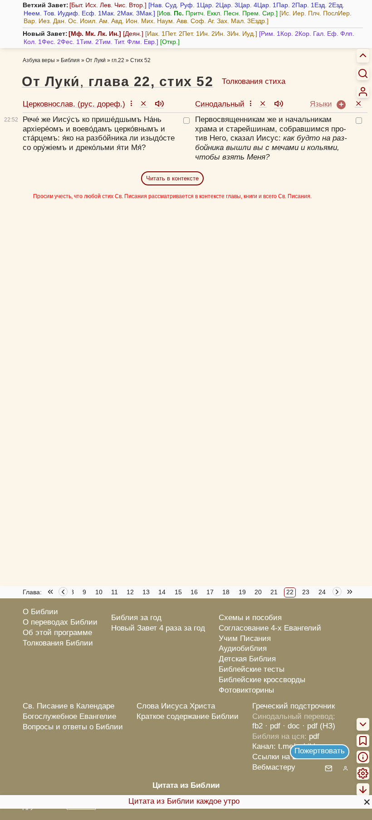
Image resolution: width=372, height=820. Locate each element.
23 (305, 592)
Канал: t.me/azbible (285, 746)
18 (226, 592)
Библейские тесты (251, 669)
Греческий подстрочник (293, 706)
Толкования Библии (58, 643)
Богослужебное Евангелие (69, 716)
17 (210, 592)
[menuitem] (363, 91)
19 (242, 592)
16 (194, 592)
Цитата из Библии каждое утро (184, 801)
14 (162, 592)
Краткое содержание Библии (188, 716)
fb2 (257, 726)
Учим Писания (245, 638)
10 (99, 592)
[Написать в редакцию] (329, 769)
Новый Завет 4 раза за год (158, 628)
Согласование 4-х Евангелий (270, 628)
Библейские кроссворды (262, 679)
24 (322, 592)
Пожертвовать (319, 751)
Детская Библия (247, 659)
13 (146, 592)
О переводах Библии (60, 622)
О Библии (40, 611)
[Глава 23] (338, 593)
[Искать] (363, 73)
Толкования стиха (253, 81)
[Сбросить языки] (358, 103)
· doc (291, 726)
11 (114, 592)
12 (130, 592)
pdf (314, 736)
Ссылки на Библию (286, 756)
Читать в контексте (172, 178)
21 (274, 592)
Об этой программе (57, 632)
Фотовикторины (246, 690)
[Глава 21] (63, 593)
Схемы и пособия (250, 617)
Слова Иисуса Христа (176, 706)
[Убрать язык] (143, 103)
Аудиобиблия (243, 648)
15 (178, 592)
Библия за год (136, 617)
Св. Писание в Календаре (68, 706)
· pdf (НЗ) (318, 726)
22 (290, 592)
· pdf (272, 726)
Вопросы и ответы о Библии (73, 727)
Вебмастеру (273, 767)
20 (258, 592)
